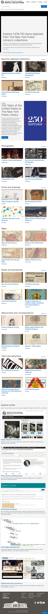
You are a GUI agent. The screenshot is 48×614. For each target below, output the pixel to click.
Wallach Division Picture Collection (33, 371)
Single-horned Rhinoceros (17, 52)
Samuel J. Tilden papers (33, 346)
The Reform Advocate (32, 92)
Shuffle (28, 2)
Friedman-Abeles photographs (12, 160)
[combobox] (21, 6)
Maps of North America (9, 243)
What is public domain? (19, 9)
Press (23, 594)
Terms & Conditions (32, 596)
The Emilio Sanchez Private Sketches (10, 219)
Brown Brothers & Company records (11, 347)
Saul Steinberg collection (33, 201)
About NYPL (39, 594)
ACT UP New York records (10, 370)
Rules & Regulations (41, 593)
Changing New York (8, 179)
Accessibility (24, 593)
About (45, 2)
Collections (34, 2)
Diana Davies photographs (33, 179)
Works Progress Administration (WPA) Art (35, 219)
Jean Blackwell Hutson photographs (32, 74)
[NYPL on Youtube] (43, 602)
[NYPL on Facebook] (35, 602)
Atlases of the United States (34, 243)
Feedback (45, 612)
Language (39, 596)
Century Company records (10, 327)
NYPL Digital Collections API (10, 547)
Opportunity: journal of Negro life (11, 74)
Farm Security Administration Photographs (34, 161)
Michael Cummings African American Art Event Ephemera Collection (12, 391)
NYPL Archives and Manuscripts (11, 476)
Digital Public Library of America (11, 583)
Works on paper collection (10, 201)
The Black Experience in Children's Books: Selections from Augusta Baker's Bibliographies (34, 303)
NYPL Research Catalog (9, 509)
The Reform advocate (32, 284)
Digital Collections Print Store (10, 439)
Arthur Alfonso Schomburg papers (10, 93)
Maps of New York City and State (10, 260)
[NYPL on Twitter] (38, 602)
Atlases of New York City (33, 260)
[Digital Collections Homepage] (12, 2)
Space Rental (24, 597)
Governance (30, 597)
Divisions (40, 2)
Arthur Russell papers (32, 389)
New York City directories (10, 284)
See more (43, 59)
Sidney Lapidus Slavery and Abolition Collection (34, 328)
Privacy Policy (31, 593)
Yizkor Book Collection (9, 301)
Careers (23, 596)
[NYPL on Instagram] (41, 602)
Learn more (5, 49)
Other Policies (31, 594)
